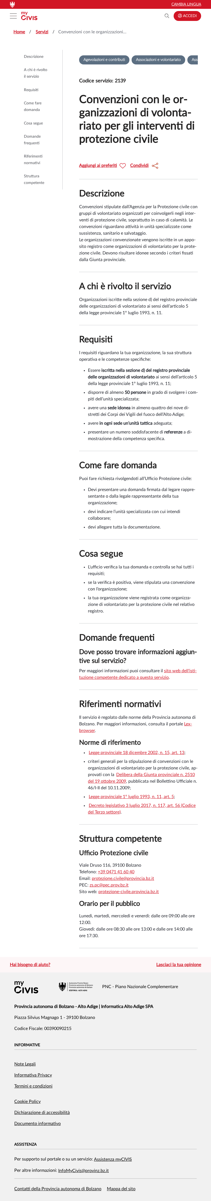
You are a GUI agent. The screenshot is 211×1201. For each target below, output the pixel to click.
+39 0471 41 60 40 (116, 872)
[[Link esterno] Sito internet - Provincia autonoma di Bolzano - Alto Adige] (75, 986)
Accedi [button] (189, 16)
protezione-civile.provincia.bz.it (128, 892)
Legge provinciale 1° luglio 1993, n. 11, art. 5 (131, 797)
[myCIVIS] (26, 987)
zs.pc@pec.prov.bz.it (109, 885)
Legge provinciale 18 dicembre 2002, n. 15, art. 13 (136, 752)
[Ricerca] (167, 16)
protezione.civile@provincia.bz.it (123, 878)
